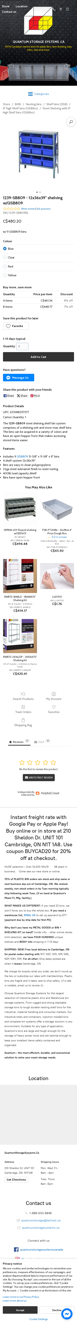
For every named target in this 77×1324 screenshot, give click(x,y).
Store (6, 104)
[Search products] (71, 122)
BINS (18, 104)
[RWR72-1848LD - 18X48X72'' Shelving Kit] (20, 576)
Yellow (12, 275)
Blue (11, 248)
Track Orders (23, 712)
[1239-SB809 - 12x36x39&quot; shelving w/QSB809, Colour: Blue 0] (38, 154)
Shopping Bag (23, 725)
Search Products (23, 699)
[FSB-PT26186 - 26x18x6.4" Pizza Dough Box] (57, 509)
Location (21, 6)
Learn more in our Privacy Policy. (21, 1297)
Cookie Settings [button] (38, 1319)
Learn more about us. (15, 1300)
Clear (11, 257)
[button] (16, 326)
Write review (28, 208)
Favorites (54, 712)
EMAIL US (29, 915)
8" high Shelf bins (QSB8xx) (20, 108)
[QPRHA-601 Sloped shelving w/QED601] (20, 509)
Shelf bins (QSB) (56, 104)
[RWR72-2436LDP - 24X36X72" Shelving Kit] (20, 636)
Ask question (43, 208)
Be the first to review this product (38, 769)
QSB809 (22, 456)
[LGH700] (57, 576)
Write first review (40, 777)
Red (10, 266)
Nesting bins (34, 104)
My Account (53, 699)
